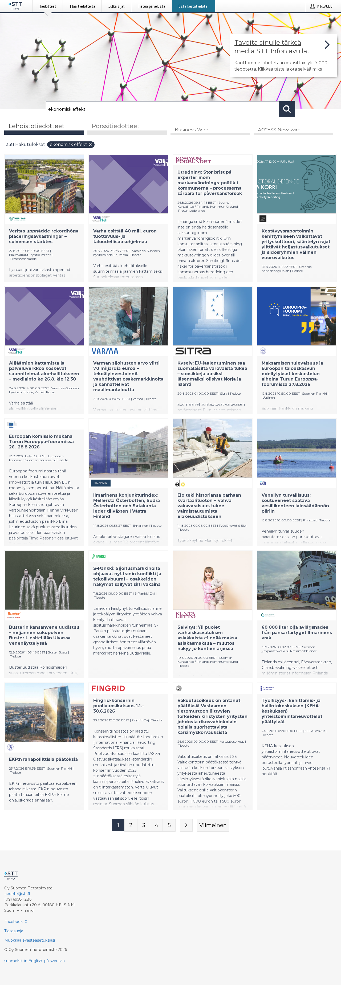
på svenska (54, 960)
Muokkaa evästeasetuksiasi (29, 940)
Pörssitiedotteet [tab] (116, 126)
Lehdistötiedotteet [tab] (36, 126)
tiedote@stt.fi (17, 893)
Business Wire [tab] (191, 129)
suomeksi (13, 960)
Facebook (13, 921)
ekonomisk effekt (68, 144)
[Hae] (287, 109)
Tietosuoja (13, 931)
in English (33, 960)
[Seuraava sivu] (186, 825)
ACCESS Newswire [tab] (279, 129)
